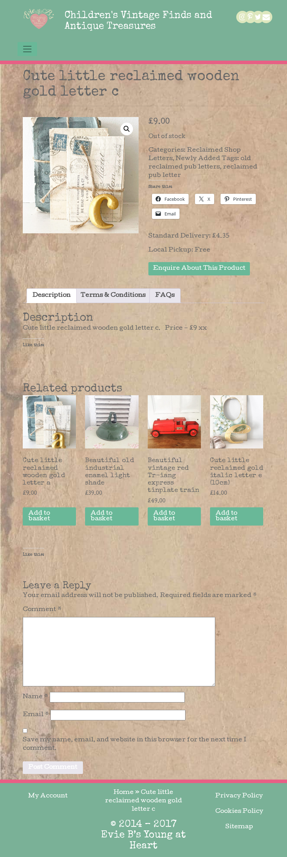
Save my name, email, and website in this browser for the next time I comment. (134, 744)
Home (123, 793)
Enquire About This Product (199, 269)
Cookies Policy (239, 812)
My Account (48, 796)
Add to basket (39, 516)
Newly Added (198, 159)
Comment (42, 610)
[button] (126, 129)
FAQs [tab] (165, 296)
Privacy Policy (239, 796)
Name (35, 697)
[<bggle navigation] (27, 49)
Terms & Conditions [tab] (113, 296)
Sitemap (239, 827)
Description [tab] (52, 296)
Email (36, 715)
